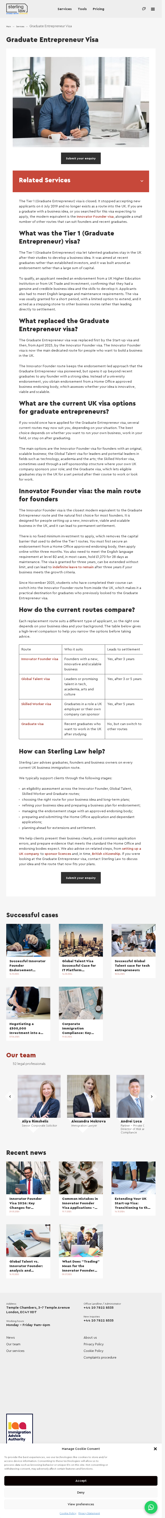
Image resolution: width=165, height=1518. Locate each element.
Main (8, 26)
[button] (155, 1449)
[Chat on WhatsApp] (151, 1507)
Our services (15, 1351)
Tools (82, 9)
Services (65, 9)
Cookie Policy (68, 1513)
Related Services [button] (44, 180)
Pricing (98, 9)
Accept (81, 1480)
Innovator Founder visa (95, 216)
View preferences (81, 1504)
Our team (21, 1055)
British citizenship (106, 854)
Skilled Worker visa (36, 704)
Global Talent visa (35, 679)
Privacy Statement (89, 1513)
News (10, 1337)
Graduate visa (32, 724)
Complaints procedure (100, 1357)
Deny (81, 1492)
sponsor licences (58, 854)
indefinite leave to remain (73, 567)
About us (90, 1337)
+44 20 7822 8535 (99, 1307)
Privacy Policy (94, 1344)
